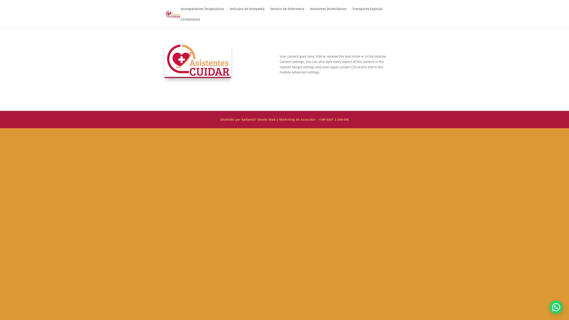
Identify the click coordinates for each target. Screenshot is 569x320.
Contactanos (190, 19)
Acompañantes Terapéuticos (202, 9)
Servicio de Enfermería (287, 9)
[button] (556, 307)
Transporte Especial (367, 9)
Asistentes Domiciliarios (328, 9)
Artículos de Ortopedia (247, 9)
